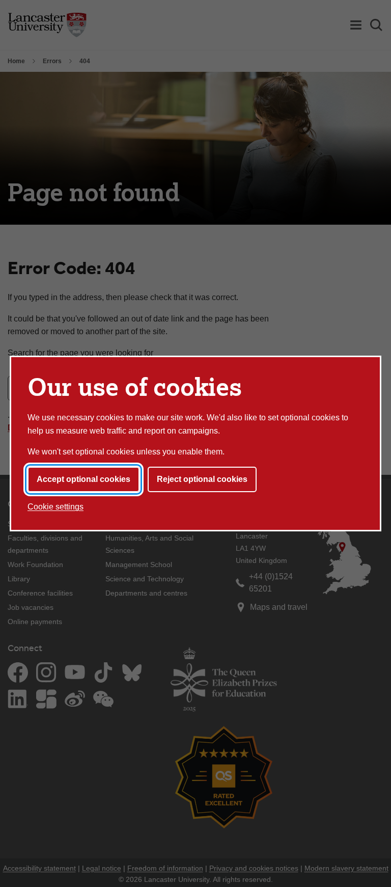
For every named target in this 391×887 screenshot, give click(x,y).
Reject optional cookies (202, 479)
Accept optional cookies (83, 479)
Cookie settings (55, 506)
